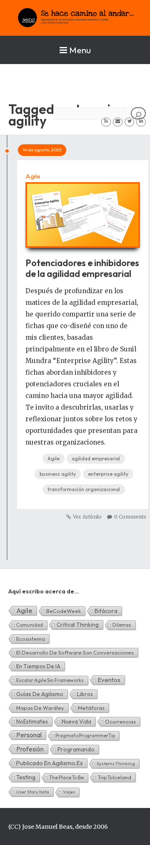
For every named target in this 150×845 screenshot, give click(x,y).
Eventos (109, 680)
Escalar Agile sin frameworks (50, 680)
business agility (58, 474)
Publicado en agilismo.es (49, 763)
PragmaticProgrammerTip (85, 735)
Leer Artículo (82, 211)
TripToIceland (114, 777)
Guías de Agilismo (39, 694)
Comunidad (29, 625)
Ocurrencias (120, 721)
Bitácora (106, 611)
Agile (32, 176)
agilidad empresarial (96, 458)
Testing (25, 777)
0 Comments (130, 517)
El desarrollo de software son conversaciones (75, 652)
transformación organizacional (84, 489)
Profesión (30, 749)
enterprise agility (108, 474)
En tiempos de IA (38, 666)
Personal (29, 735)
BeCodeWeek (63, 611)
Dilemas (121, 625)
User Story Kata (32, 792)
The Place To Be (66, 777)
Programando (76, 749)
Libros (85, 694)
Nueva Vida (76, 721)
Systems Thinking (116, 763)
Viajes (69, 792)
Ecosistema (30, 638)
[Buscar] (138, 113)
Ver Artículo (87, 517)
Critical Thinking (78, 624)
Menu (80, 49)
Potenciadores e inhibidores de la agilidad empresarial (82, 268)
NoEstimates (32, 721)
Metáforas (91, 707)
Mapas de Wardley (40, 707)
